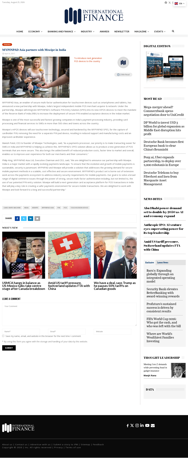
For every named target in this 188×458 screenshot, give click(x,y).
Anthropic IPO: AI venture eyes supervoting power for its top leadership (164, 229)
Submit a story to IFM (65, 444)
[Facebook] (128, 425)
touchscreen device (79, 208)
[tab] (150, 262)
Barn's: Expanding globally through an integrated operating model (161, 275)
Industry (86, 31)
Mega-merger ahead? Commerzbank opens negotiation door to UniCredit (164, 111)
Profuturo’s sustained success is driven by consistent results (161, 307)
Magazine (141, 31)
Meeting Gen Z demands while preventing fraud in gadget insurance (155, 367)
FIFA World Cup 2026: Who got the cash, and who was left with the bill (164, 322)
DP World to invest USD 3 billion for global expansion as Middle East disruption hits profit (164, 128)
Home (19, 31)
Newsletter (121, 31)
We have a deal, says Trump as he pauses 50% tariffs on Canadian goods (115, 285)
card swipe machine (12, 208)
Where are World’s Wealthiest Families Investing (160, 337)
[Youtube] (147, 425)
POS (65, 208)
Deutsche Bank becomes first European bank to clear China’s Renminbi (164, 145)
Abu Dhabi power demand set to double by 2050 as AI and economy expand (163, 212)
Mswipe (35, 208)
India (26, 208)
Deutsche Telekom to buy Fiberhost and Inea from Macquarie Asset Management (161, 178)
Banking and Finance (60, 31)
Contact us (21, 444)
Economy (34, 31)
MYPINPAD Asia (48, 208)
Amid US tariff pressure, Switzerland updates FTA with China (69, 285)
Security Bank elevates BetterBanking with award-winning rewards (163, 292)
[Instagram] (137, 425)
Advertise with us (40, 444)
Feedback (98, 444)
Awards (104, 31)
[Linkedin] (142, 425)
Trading (7, 44)
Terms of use (73, 447)
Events (158, 31)
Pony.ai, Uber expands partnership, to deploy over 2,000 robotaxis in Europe (162, 161)
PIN (58, 208)
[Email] (153, 425)
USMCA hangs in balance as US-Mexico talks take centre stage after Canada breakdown (23, 285)
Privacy (58, 447)
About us (7, 444)
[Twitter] (132, 425)
